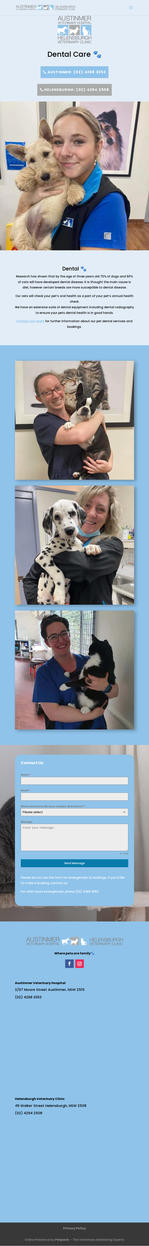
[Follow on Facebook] (69, 963)
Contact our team (30, 321)
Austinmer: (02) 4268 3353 (77, 72)
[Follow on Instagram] (79, 963)
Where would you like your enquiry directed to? (53, 806)
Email (25, 790)
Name (25, 774)
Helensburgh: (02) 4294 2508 (76, 89)
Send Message (74, 863)
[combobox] (74, 812)
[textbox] (71, 812)
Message (26, 821)
